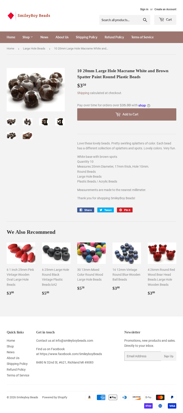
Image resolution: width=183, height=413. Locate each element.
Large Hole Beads (34, 48)
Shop (26, 37)
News (44, 37)
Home (11, 37)
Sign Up (168, 356)
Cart (168, 19)
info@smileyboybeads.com (74, 340)
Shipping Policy (86, 37)
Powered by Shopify (54, 397)
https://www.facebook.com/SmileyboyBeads (71, 354)
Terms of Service (142, 37)
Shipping (83, 93)
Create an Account (165, 9)
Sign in (144, 9)
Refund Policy (114, 37)
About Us (62, 37)
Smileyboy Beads (27, 397)
